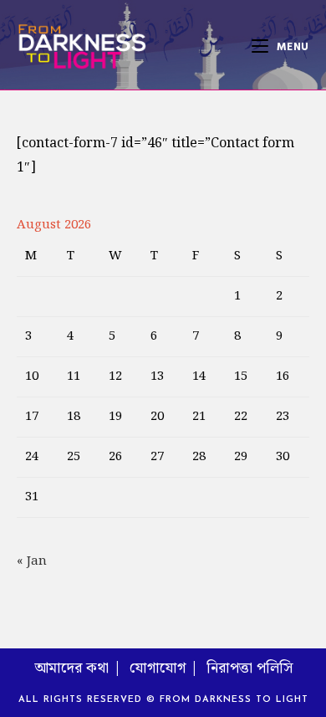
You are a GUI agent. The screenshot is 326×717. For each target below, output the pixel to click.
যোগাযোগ (158, 668)
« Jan (32, 561)
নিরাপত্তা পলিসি (249, 668)
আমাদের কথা (71, 668)
